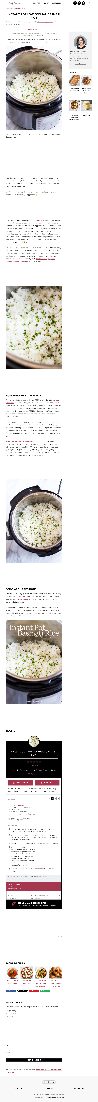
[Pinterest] (75, 3)
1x (52, 798)
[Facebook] (83, 3)
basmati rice (22, 805)
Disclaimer (49, 1088)
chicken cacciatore (20, 261)
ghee (18, 807)
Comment (10, 1016)
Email (8, 1052)
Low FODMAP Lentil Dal (21, 599)
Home (8, 8)
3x (58, 798)
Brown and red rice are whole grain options (22, 441)
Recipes (36, 3)
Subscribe (56, 3)
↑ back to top (49, 1082)
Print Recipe (22, 783)
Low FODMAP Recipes (18, 8)
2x (55, 798)
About (46, 3)
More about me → (80, 64)
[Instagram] (79, 3)
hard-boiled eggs (43, 259)
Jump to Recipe (34, 29)
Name (9, 1045)
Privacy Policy (79, 1088)
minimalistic (39, 220)
